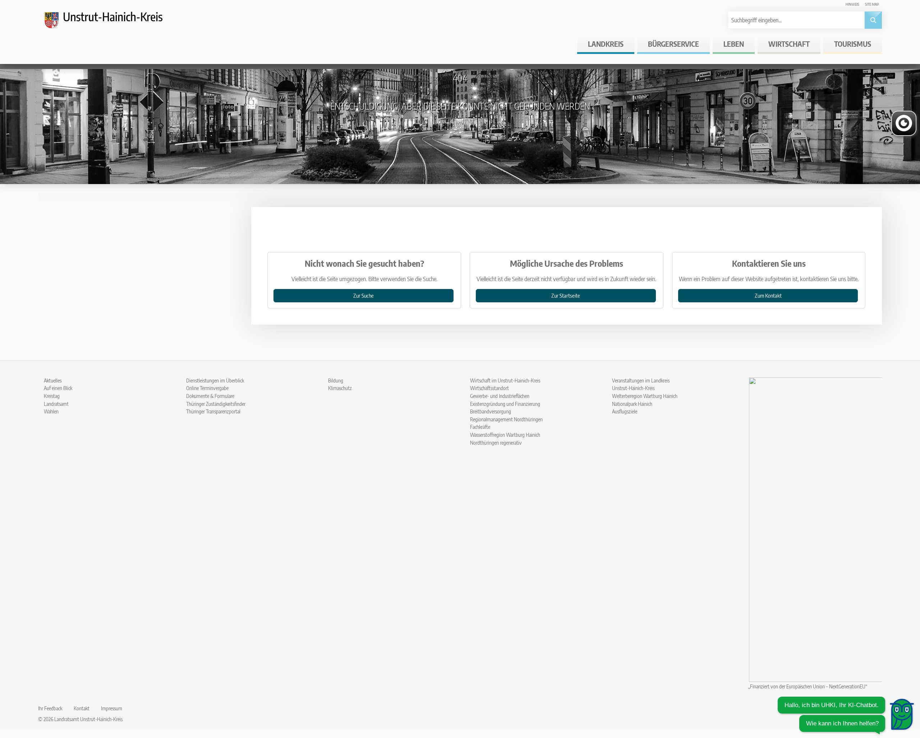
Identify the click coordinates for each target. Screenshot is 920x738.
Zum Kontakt (768, 295)
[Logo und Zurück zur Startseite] (110, 23)
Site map (872, 4)
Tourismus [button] (852, 43)
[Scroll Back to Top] (903, 687)
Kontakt (81, 708)
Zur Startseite (565, 295)
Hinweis (852, 4)
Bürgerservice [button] (673, 43)
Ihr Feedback (50, 708)
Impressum (111, 708)
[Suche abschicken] (873, 20)
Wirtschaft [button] (789, 43)
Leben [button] (733, 43)
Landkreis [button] (606, 43)
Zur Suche (363, 295)
